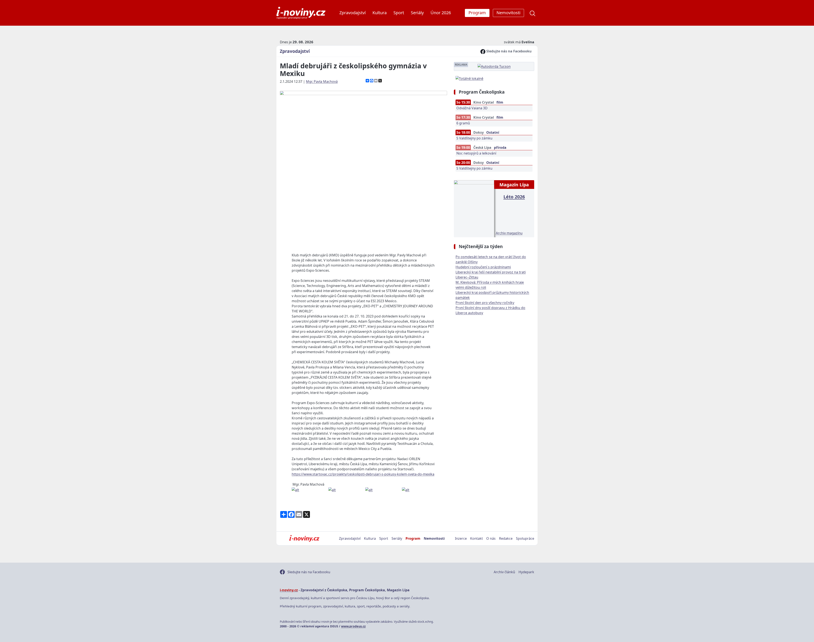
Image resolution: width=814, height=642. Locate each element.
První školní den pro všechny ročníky (485, 302)
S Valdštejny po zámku (474, 138)
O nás (491, 538)
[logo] (301, 13)
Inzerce (461, 538)
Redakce (506, 538)
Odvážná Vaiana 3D (472, 108)
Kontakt (476, 538)
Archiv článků (504, 572)
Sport (398, 12)
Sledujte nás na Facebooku (508, 51)
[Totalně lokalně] (469, 78)
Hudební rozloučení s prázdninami (483, 267)
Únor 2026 (441, 12)
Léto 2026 (514, 197)
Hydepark (526, 572)
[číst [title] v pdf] (474, 208)
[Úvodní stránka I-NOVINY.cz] (304, 538)
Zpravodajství (352, 12)
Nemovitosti (434, 538)
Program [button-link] (477, 12)
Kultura (379, 12)
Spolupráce (525, 538)
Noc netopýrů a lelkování (476, 153)
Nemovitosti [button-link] (508, 12)
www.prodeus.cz (353, 626)
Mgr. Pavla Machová (322, 81)
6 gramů (463, 123)
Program (413, 538)
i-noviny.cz (289, 590)
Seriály (417, 12)
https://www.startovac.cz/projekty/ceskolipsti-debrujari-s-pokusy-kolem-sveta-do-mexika (363, 474)
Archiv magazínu (509, 233)
